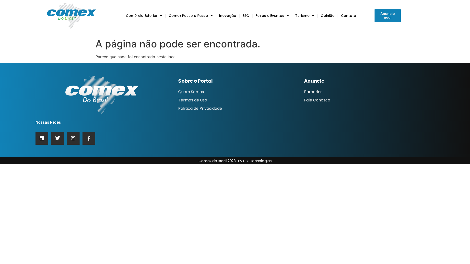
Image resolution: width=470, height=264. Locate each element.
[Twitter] (57, 138)
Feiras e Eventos (270, 15)
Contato (348, 15)
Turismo (302, 15)
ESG (246, 15)
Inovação (227, 15)
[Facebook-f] (88, 138)
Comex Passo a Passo (188, 15)
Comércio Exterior (142, 15)
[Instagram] (73, 138)
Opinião (328, 15)
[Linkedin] (41, 138)
